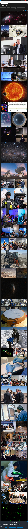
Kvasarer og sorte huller (9, 8)
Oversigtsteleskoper (24, 8)
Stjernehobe (17, 8)
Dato (26, 10)
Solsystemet (13, 8)
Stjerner (20, 8)
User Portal (24, 0)
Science (21, 0)
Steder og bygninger (3, 8)
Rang (25, 10)
